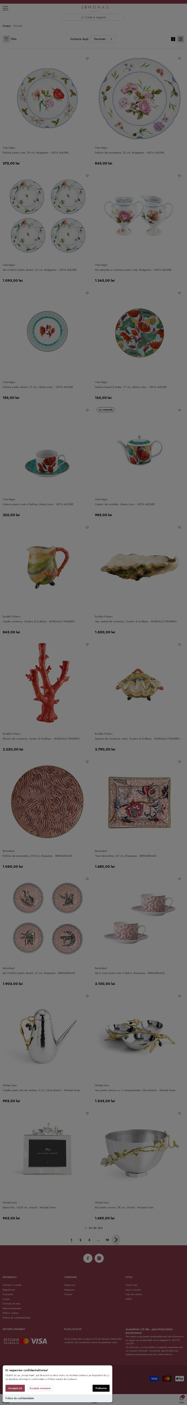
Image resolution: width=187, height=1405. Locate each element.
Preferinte (101, 1388)
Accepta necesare (40, 1388)
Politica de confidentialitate (19, 1398)
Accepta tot (15, 1388)
